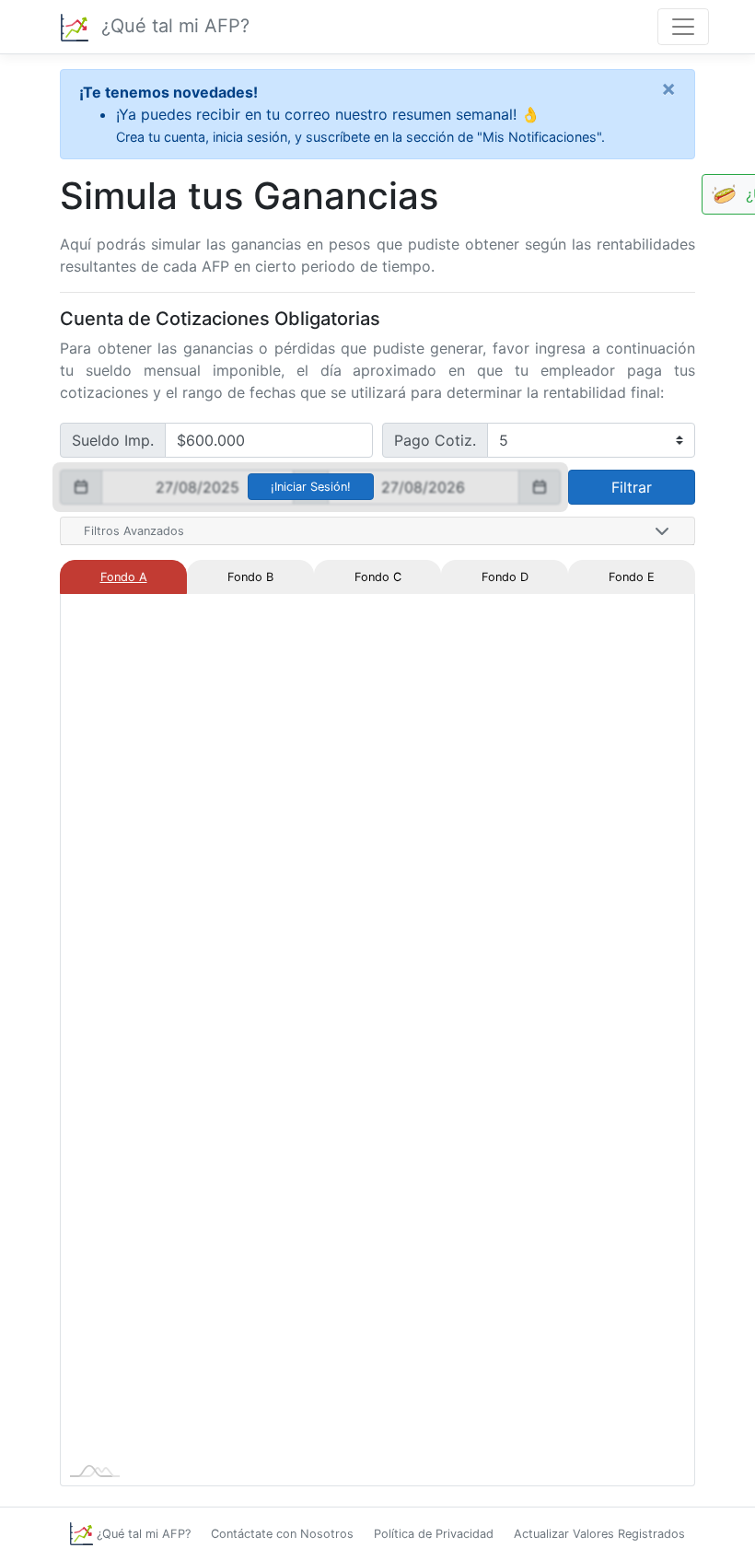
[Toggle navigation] (683, 26)
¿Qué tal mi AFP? (173, 26)
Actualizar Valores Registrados (599, 1534)
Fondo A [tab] (123, 577)
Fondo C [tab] (377, 577)
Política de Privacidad (434, 1534)
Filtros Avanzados (134, 531)
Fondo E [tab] (632, 577)
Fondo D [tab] (505, 577)
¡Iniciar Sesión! (311, 487)
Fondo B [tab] (250, 577)
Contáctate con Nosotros (282, 1534)
